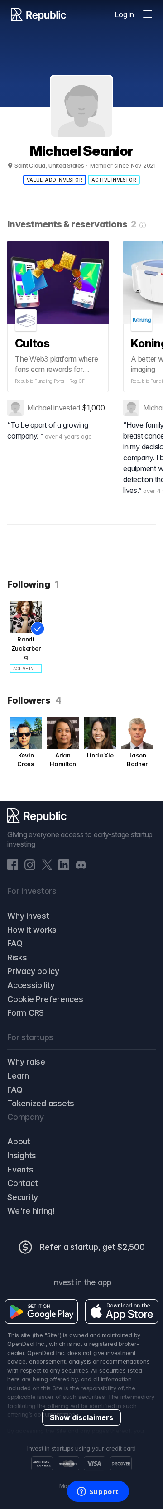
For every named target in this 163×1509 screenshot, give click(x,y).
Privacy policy (33, 971)
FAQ (14, 943)
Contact (22, 1183)
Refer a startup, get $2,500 (92, 1247)
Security (22, 1197)
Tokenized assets (40, 1103)
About (18, 1141)
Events (20, 1169)
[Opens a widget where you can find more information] (98, 1492)
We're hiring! (31, 1210)
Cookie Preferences (45, 999)
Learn (18, 1075)
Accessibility (31, 985)
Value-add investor (54, 180)
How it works (32, 930)
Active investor (113, 180)
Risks (17, 957)
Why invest (28, 916)
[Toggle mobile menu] (147, 14)
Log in (124, 14)
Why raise (26, 1061)
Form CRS (25, 1012)
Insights (21, 1155)
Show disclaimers (81, 1417)
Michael (39, 407)
